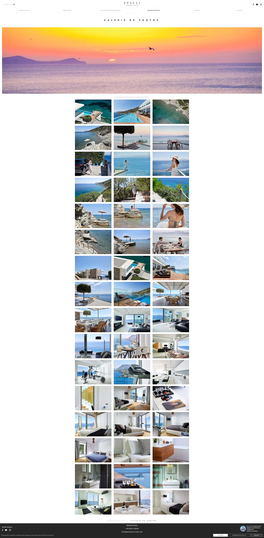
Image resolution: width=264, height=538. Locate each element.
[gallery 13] (93, 216)
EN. (5, 4)
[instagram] (261, 4)
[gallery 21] (171, 268)
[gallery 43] (93, 476)
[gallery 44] (132, 476)
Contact (240, 10)
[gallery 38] (132, 424)
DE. (11, 4)
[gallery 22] (93, 294)
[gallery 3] (171, 112)
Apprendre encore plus (239, 535)
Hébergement (67, 10)
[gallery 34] (93, 398)
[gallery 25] (93, 320)
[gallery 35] (132, 398)
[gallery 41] (132, 450)
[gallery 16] (93, 242)
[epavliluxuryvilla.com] (132, 4)
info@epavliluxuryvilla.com (132, 532)
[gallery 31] (93, 372)
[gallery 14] (132, 216)
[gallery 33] (171, 372)
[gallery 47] (132, 502)
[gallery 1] (93, 112)
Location (196, 10)
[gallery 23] (132, 294)
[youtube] (257, 4)
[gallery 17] (132, 242)
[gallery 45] (171, 476)
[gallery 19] (93, 268)
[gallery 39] (171, 424)
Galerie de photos (153, 10)
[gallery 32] (132, 372)
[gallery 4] (93, 138)
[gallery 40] (93, 450)
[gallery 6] (171, 138)
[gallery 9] (171, 164)
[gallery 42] (171, 450)
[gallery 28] (93, 346)
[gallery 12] (171, 190)
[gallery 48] (171, 502)
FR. (14, 4)
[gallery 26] (132, 320)
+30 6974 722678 (132, 528)
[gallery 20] (132, 268)
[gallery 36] (171, 398)
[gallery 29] (132, 346)
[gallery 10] (93, 190)
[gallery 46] (93, 502)
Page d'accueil (24, 10)
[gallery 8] (132, 164)
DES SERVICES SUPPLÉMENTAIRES (110, 10)
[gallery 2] (132, 112)
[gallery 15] (171, 216)
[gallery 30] (171, 346)
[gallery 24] (171, 294)
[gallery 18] (171, 242)
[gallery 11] (132, 190)
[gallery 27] (171, 320)
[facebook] (253, 4)
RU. (8, 4)
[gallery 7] (93, 164)
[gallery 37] (93, 424)
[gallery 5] (132, 138)
